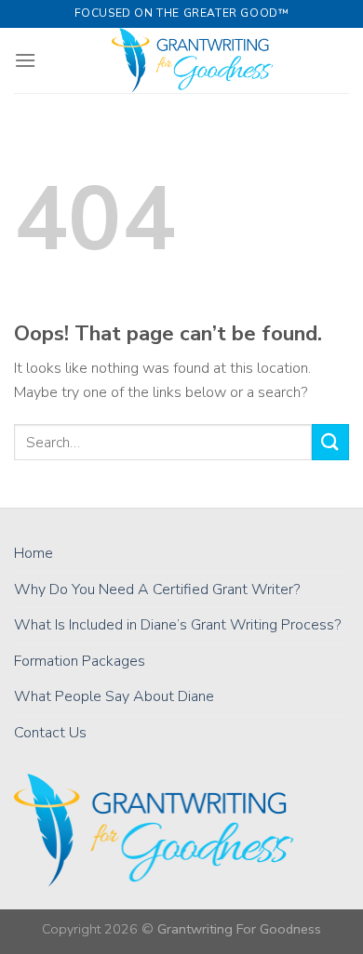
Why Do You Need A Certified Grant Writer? (157, 589)
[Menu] (25, 60)
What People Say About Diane (114, 696)
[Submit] (330, 442)
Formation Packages (79, 661)
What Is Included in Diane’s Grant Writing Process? (177, 625)
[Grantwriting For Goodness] (192, 60)
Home (33, 553)
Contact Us (50, 732)
